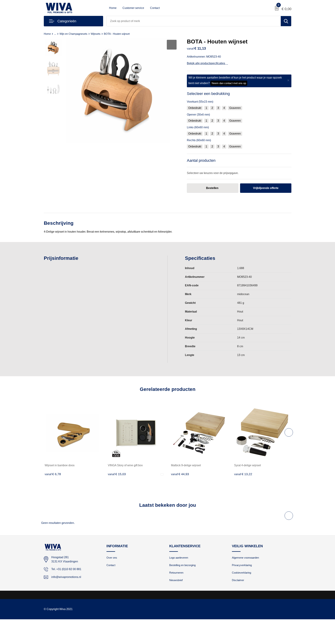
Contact (155, 7)
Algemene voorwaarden (245, 557)
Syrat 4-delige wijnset (247, 465)
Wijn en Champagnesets (73, 33)
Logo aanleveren (178, 557)
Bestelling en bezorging (182, 565)
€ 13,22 (243, 474)
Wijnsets (95, 33)
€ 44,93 (180, 474)
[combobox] (194, 21)
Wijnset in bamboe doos (60, 465)
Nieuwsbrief (176, 580)
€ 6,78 (53, 474)
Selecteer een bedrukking (208, 93)
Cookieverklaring (241, 572)
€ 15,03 (117, 474)
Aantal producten (201, 160)
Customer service (133, 7)
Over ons (111, 557)
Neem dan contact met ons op (229, 83)
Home (113, 7)
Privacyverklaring (242, 565)
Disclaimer (238, 580)
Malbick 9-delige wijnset (186, 465)
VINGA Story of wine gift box (125, 465)
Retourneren (176, 572)
